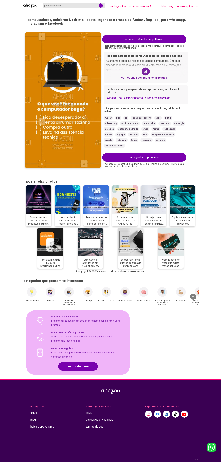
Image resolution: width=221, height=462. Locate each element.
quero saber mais (78, 366)
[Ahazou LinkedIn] (166, 414)
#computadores (133, 98)
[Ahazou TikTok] (175, 414)
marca (156, 129)
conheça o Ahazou (120, 6)
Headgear (146, 140)
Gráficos (133, 134)
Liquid (168, 118)
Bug (149, 20)
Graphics (109, 129)
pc (157, 20)
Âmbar (138, 20)
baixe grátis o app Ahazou (144, 157)
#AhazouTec (114, 98)
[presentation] (193, 297)
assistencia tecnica (114, 145)
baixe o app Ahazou (187, 6)
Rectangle (179, 123)
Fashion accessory (141, 118)
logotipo (121, 134)
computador (149, 123)
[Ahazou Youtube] (184, 414)
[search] (101, 5)
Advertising (111, 123)
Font (145, 134)
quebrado (164, 123)
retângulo (121, 140)
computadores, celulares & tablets (56, 20)
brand (145, 129)
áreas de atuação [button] (142, 6)
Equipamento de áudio (163, 134)
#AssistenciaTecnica (157, 98)
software (160, 140)
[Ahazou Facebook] (157, 414)
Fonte (134, 140)
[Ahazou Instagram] (148, 414)
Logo (158, 118)
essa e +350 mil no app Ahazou (144, 39)
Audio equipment (129, 123)
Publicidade (169, 129)
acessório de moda (128, 129)
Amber (108, 134)
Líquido (108, 140)
